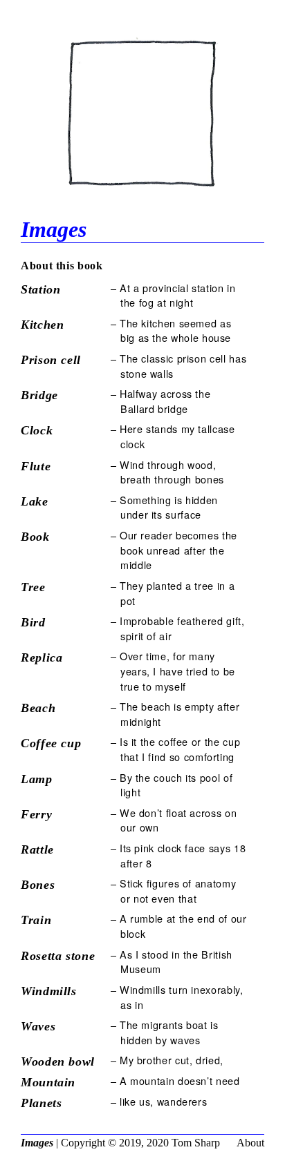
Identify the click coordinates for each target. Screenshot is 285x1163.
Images (37, 1142)
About (250, 1142)
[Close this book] (142, 194)
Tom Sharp (196, 1142)
